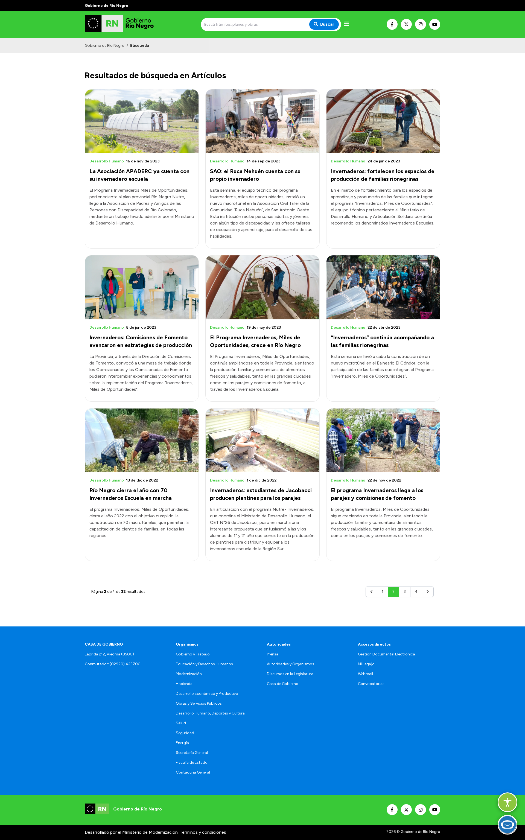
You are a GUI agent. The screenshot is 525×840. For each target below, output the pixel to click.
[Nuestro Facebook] (392, 24)
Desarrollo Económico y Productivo (207, 693)
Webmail (365, 674)
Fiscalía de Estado (192, 762)
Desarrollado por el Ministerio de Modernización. (132, 832)
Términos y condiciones (203, 832)
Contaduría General (193, 772)
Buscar (327, 24)
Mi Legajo (366, 664)
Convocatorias (371, 683)
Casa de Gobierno (282, 683)
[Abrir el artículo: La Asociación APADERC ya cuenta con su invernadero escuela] (142, 121)
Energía (182, 742)
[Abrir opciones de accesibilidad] (507, 802)
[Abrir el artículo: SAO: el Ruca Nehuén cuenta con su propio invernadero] (262, 121)
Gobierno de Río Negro (104, 45)
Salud (181, 723)
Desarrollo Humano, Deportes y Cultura (210, 713)
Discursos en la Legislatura (290, 674)
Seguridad (185, 733)
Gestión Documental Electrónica (386, 654)
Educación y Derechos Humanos (204, 664)
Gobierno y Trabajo (193, 654)
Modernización (189, 674)
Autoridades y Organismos (290, 664)
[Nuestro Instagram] (420, 24)
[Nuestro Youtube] (434, 24)
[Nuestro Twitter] (406, 24)
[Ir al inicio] (124, 24)
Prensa (272, 654)
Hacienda (184, 683)
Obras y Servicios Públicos (199, 703)
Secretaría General (192, 752)
